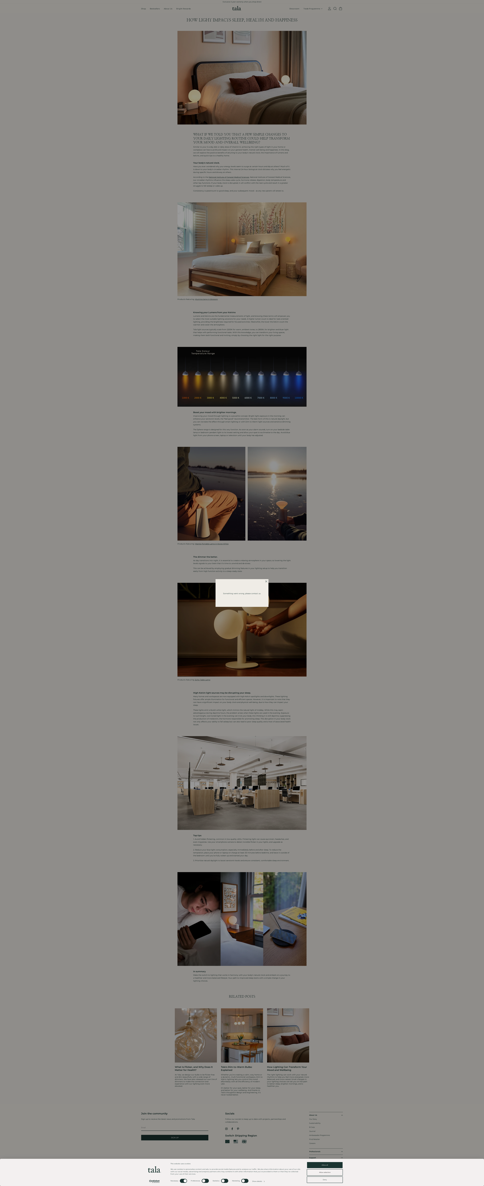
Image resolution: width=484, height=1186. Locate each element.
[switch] (205, 1181)
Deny (325, 1180)
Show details (257, 1181)
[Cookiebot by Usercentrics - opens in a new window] (154, 1181)
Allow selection (325, 1172)
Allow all (325, 1165)
